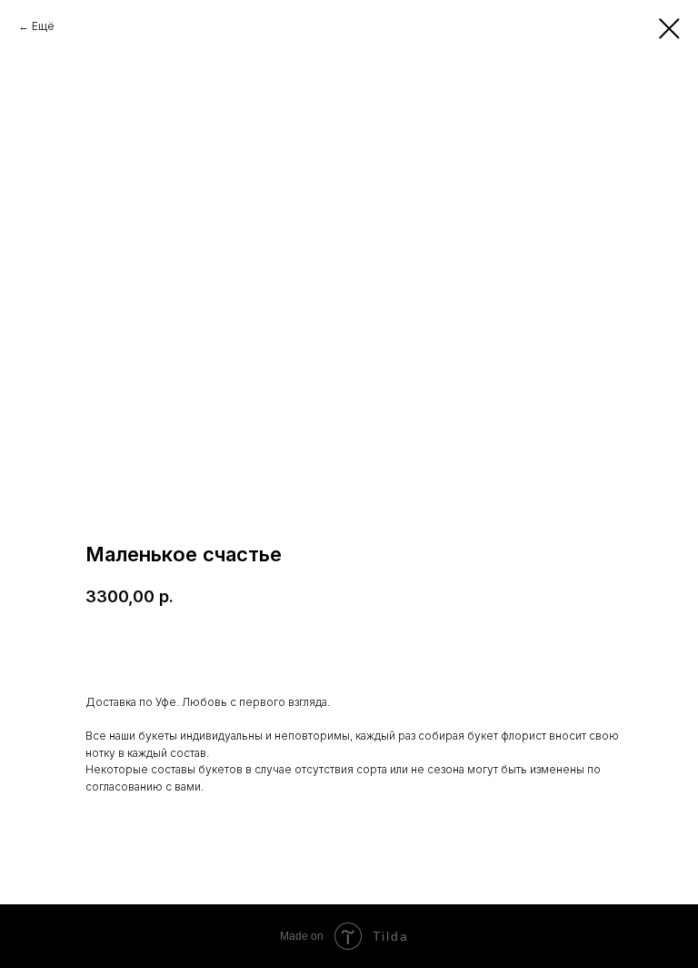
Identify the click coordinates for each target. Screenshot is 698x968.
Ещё (43, 26)
